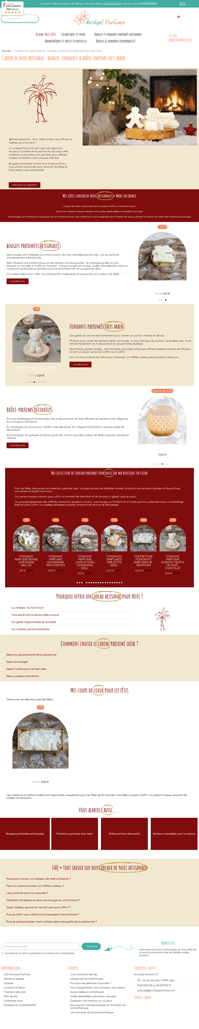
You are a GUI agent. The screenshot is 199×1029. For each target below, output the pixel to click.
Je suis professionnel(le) (180, 38)
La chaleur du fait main (27, 607)
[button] (24, 185)
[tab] (68, 607)
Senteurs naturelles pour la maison (174, 834)
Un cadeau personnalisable (30, 629)
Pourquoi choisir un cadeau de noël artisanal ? (38, 878)
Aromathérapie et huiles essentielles (66, 40)
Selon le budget (17, 661)
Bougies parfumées (20, 163)
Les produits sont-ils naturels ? (27, 893)
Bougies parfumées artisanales (25, 834)
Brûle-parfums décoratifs (124, 834)
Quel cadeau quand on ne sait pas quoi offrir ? (38, 907)
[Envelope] (164, 18)
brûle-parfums (56, 163)
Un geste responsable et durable (33, 622)
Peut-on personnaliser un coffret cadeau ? (35, 886)
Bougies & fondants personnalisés (115, 40)
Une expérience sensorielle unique (35, 614)
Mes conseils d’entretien (22, 676)
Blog (183, 4)
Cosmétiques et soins (73, 34)
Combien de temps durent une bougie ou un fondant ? (43, 900)
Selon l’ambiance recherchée (26, 669)
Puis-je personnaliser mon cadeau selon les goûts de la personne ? (51, 921)
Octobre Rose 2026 (46, 34)
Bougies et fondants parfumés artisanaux (117, 34)
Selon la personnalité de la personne (31, 654)
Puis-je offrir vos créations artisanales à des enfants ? (42, 914)
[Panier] (177, 18)
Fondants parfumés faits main (74, 834)
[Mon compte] (191, 18)
